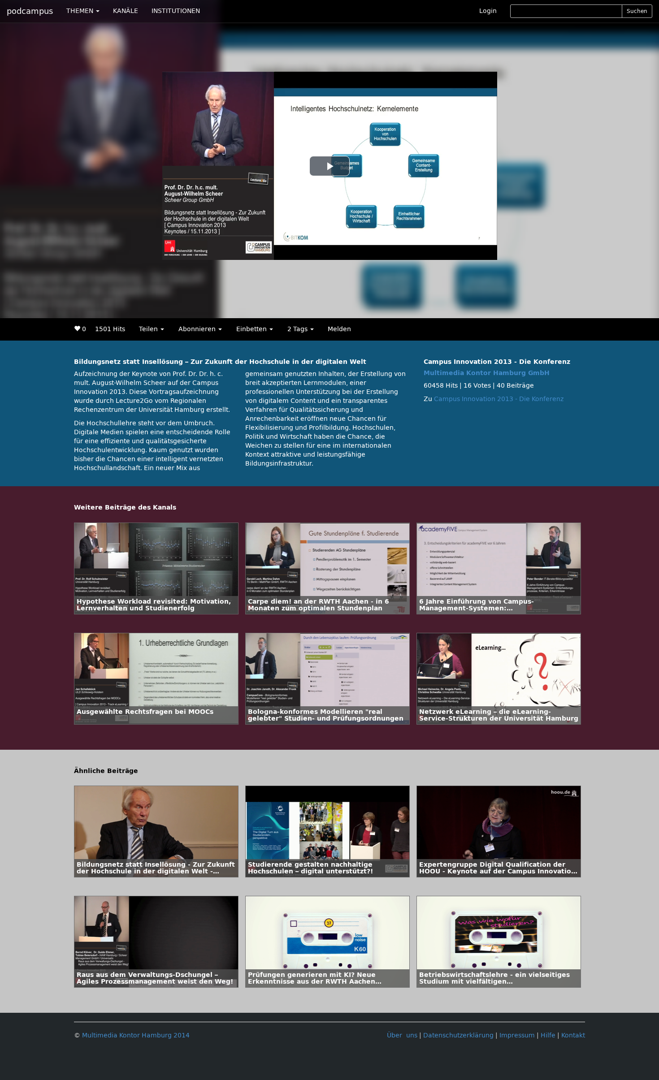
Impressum (517, 1035)
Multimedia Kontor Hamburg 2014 (136, 1035)
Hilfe (548, 1035)
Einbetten (252, 329)
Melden (339, 329)
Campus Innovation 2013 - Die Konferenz (499, 399)
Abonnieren (197, 329)
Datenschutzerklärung (458, 1035)
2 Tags (298, 329)
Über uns (402, 1035)
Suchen (637, 11)
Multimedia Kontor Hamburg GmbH (487, 373)
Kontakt (573, 1035)
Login (488, 11)
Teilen (149, 329)
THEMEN (80, 11)
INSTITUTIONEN (176, 11)
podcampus (30, 11)
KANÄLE (125, 11)
